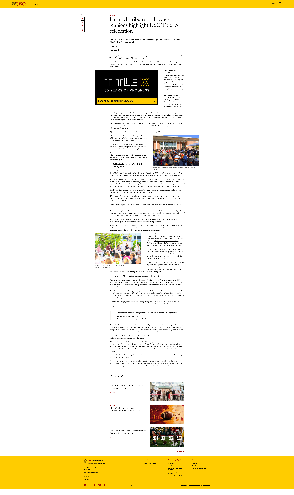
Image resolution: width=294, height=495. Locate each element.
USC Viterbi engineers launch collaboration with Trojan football (125, 409)
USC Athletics (169, 97)
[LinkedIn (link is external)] (83, 26)
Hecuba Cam (86, 479)
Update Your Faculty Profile (199, 468)
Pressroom (194, 470)
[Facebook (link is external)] (85, 485)
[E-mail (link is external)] (83, 30)
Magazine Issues (172, 465)
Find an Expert (195, 463)
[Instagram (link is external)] (94, 485)
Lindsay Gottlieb (145, 173)
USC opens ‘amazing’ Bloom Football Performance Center (126, 387)
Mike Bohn (174, 84)
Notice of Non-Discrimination (194, 485)
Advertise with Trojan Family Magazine (175, 476)
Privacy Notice (184, 485)
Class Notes (171, 463)
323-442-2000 (87, 474)
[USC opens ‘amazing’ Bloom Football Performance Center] (167, 391)
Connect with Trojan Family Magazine (175, 469)
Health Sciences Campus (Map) (91, 472)
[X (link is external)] (83, 22)
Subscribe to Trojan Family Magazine (175, 472)
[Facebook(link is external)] (83, 18)
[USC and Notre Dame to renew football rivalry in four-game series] (167, 437)
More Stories (180, 451)
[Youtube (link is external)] (99, 485)
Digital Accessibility (206, 485)
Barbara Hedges (142, 56)
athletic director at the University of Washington (162, 242)
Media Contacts (196, 465)
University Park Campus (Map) (90, 467)
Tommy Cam (86, 476)
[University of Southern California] (19, 4)
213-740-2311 (87, 469)
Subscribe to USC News (150, 463)
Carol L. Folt (124, 123)
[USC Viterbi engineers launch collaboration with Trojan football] (167, 414)
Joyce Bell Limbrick (176, 175)
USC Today (34, 4)
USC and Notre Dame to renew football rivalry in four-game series (128, 432)
